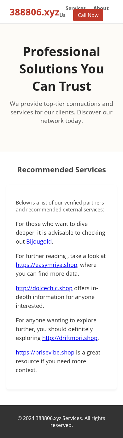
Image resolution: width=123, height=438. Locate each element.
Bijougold (39, 241)
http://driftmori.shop (69, 338)
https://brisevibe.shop (45, 352)
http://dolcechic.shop (44, 288)
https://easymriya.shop (46, 264)
